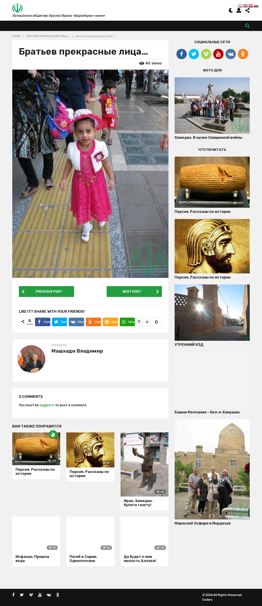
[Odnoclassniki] (243, 54)
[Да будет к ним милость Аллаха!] (144, 535)
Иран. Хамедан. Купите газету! (138, 503)
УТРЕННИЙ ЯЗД (189, 344)
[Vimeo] (206, 54)
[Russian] (256, 5)
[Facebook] (181, 54)
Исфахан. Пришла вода (32, 558)
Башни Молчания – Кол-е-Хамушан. (208, 412)
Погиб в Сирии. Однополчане (83, 558)
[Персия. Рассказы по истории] (36, 448)
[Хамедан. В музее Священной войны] (212, 105)
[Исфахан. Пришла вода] (36, 535)
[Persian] (240, 5)
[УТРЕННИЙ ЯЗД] (212, 312)
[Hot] (53, 434)
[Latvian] (251, 5)
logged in (47, 405)
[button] (231, 10)
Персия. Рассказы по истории (35, 471)
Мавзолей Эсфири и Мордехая (203, 523)
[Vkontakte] (231, 54)
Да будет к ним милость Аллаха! (140, 558)
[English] (245, 5)
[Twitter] (194, 54)
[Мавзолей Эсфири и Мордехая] (212, 469)
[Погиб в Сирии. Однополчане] (90, 535)
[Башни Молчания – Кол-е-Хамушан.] (212, 380)
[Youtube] (218, 54)
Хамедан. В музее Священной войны (208, 137)
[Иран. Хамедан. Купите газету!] (144, 464)
